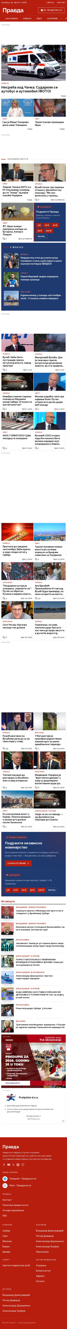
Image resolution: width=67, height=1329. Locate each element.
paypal (41, 236)
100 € (48, 231)
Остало (40, 1281)
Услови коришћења (13, 1210)
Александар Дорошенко (50, 1241)
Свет (39, 18)
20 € (55, 225)
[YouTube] (8, 1164)
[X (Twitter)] (13, 1164)
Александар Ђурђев (47, 1246)
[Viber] (22, 1164)
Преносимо (42, 1252)
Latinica (50, 2)
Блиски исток (43, 1270)
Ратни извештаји (46, 1260)
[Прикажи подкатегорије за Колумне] (60, 18)
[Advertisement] (33, 34)
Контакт (61, 2)
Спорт (6, 1260)
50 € (40, 231)
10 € (47, 225)
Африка (40, 1276)
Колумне (52, 18)
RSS (4, 1215)
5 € (39, 225)
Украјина (41, 1265)
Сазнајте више (16, 863)
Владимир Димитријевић (49, 1230)
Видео (6, 1246)
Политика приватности (15, 1205)
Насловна (12, 18)
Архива (6, 1252)
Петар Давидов (44, 1236)
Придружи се (54, 10)
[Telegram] (18, 1164)
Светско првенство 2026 (16, 1265)
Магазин (7, 1241)
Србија (27, 18)
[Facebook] (3, 1164)
